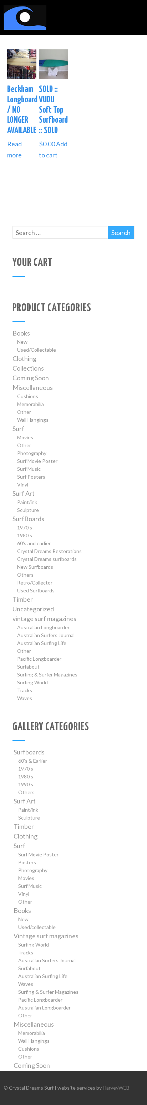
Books (21, 333)
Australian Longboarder (43, 627)
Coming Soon (30, 378)
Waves (24, 698)
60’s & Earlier (32, 761)
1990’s (25, 784)
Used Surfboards (36, 590)
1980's (24, 535)
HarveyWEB (116, 1088)
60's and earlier (34, 543)
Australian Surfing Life (41, 643)
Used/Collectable (36, 350)
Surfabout (28, 667)
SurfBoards (28, 519)
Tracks (24, 690)
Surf (18, 428)
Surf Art (23, 493)
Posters (27, 862)
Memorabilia (30, 404)
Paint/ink (27, 502)
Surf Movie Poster (37, 461)
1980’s (25, 776)
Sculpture (28, 510)
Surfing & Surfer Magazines (47, 674)
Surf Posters (31, 477)
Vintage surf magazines (46, 936)
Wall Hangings (33, 420)
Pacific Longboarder (39, 659)
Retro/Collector (34, 583)
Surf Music (29, 469)
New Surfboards (35, 567)
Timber (22, 599)
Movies (25, 437)
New (22, 342)
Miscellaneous (32, 387)
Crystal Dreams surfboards (47, 559)
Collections (28, 368)
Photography (31, 453)
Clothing (24, 358)
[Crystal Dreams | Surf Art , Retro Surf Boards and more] (25, 31)
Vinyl (22, 484)
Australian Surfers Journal (46, 635)
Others (25, 575)
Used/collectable (37, 927)
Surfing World (32, 682)
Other (24, 412)
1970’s (25, 769)
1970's (24, 527)
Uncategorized (33, 609)
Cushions (27, 396)
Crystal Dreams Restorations (49, 551)
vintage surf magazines (44, 618)
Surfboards (29, 752)
